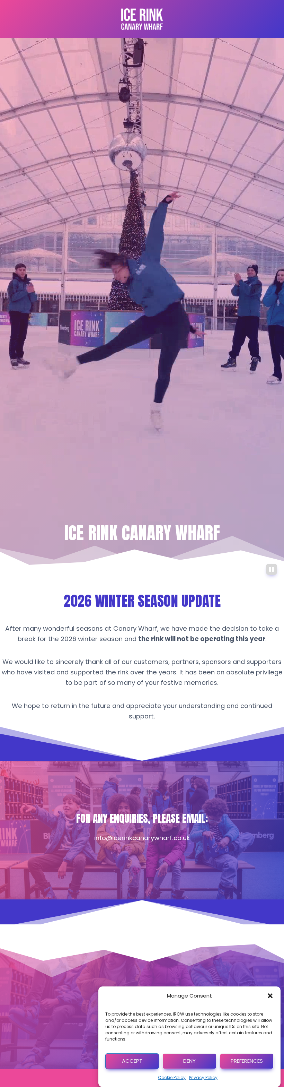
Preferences (247, 1060)
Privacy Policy (203, 1077)
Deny (189, 1060)
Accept (132, 1060)
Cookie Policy (172, 1077)
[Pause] (271, 569)
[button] (270, 995)
